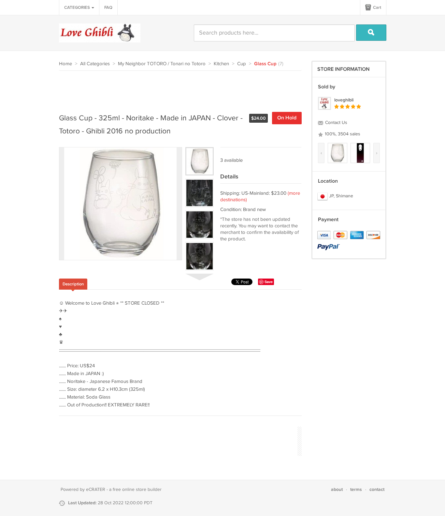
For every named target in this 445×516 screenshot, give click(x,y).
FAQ (108, 7)
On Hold (286, 118)
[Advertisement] (177, 88)
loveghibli (343, 100)
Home (65, 64)
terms (356, 489)
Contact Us (335, 122)
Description (73, 284)
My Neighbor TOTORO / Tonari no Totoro (162, 64)
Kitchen (221, 64)
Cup (241, 64)
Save (269, 281)
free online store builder (137, 489)
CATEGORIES (77, 7)
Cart (376, 7)
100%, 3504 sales (341, 134)
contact (376, 489)
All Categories (95, 64)
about (337, 489)
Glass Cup (265, 64)
